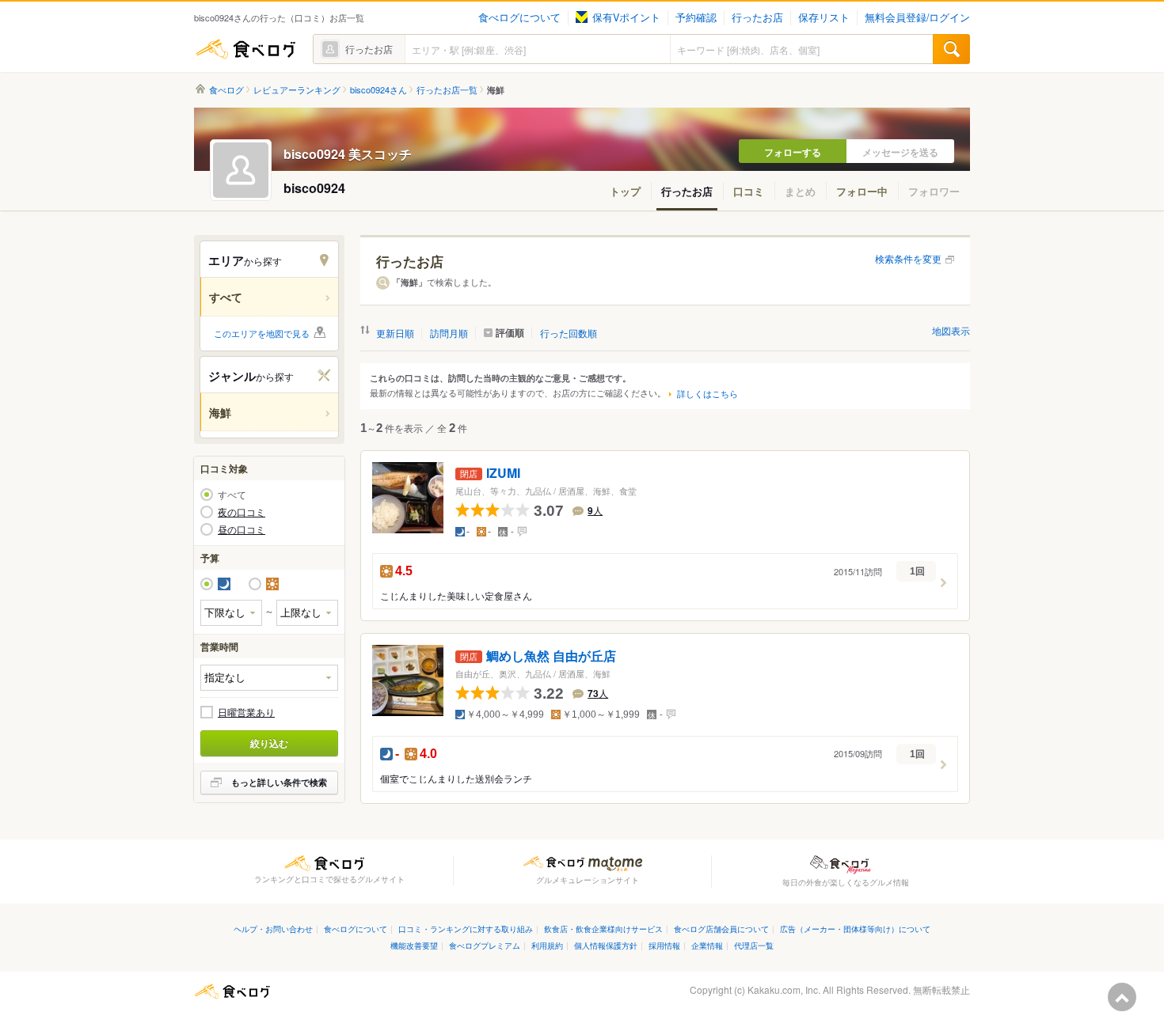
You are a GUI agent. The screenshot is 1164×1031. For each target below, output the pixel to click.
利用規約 (547, 945)
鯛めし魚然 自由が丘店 (551, 656)
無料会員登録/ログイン (917, 17)
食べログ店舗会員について (721, 928)
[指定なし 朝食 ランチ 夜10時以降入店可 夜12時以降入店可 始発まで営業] (269, 678)
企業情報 (707, 945)
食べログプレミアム (484, 945)
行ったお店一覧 (447, 90)
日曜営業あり (246, 712)
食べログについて (519, 17)
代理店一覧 (754, 945)
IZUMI (503, 473)
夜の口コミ (241, 512)
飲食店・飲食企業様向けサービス (603, 928)
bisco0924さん (378, 90)
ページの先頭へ (1122, 997)
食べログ (245, 49)
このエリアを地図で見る (262, 333)
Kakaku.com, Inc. (783, 989)
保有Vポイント (626, 17)
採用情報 (664, 945)
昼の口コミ (241, 529)
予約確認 (696, 17)
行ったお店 (757, 17)
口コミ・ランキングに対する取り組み (465, 928)
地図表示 (951, 330)
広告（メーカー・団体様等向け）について (855, 928)
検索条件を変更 (908, 258)
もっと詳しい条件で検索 (279, 782)
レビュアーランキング (296, 90)
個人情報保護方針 (605, 945)
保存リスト (824, 17)
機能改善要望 (414, 945)
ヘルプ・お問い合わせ (273, 928)
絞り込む (269, 743)
